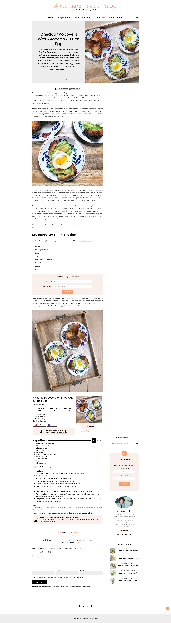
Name (34, 570)
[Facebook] (68, 536)
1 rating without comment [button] (82, 540)
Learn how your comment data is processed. (76, 587)
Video (111, 17)
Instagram (126, 534)
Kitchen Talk (99, 17)
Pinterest (122, 534)
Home (51, 17)
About (119, 17)
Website (82, 570)
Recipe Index (63, 17)
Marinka (53, 79)
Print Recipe (89, 426)
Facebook (53, 425)
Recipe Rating (36, 552)
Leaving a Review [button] (61, 433)
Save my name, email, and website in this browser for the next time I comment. (58, 577)
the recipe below (85, 241)
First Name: (48, 281)
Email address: (47, 286)
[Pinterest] (73, 536)
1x (94, 440)
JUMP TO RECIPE (62, 89)
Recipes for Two (81, 17)
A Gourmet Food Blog (85, 6)
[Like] (63, 536)
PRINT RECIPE (75, 89)
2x (97, 440)
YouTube (118, 534)
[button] (82, 431)
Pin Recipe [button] (40, 425)
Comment (35, 556)
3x (100, 440)
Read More (124, 530)
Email (58, 570)
